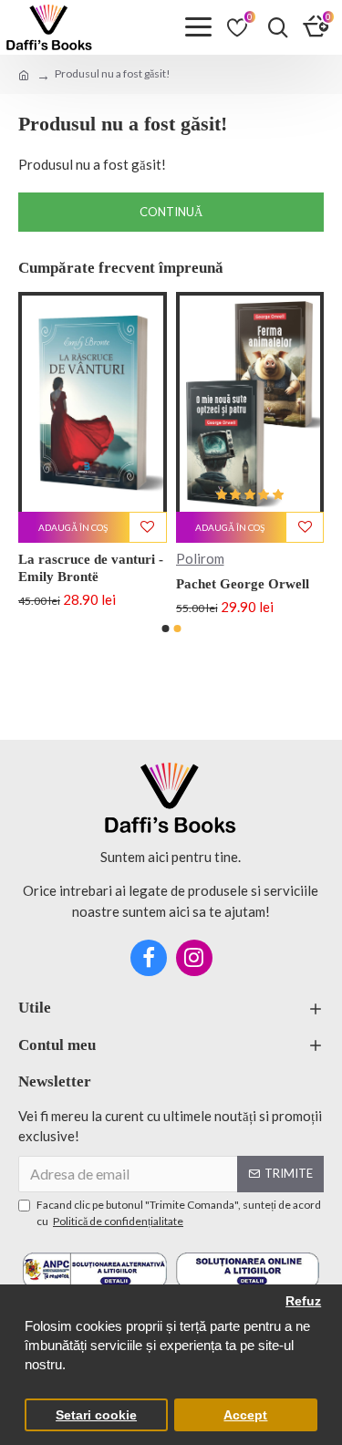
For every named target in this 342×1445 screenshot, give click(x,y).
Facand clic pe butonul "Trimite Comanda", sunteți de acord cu (178, 1213)
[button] (165, 628)
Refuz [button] (303, 1301)
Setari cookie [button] (96, 1415)
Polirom (231, 558)
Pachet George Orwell (273, 584)
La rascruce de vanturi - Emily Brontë (122, 568)
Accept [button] (245, 1415)
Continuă (171, 211)
